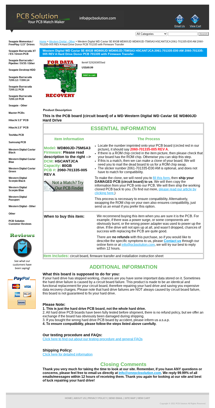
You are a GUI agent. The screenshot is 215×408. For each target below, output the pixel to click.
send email (116, 398)
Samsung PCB (17, 142)
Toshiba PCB (16, 134)
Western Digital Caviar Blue (22, 160)
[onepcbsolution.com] (58, 19)
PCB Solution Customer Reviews (20, 222)
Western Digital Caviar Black (22, 151)
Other (12, 213)
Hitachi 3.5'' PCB (19, 120)
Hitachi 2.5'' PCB (19, 127)
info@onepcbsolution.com (140, 373)
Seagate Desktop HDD (22, 69)
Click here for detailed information (68, 354)
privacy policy (97, 398)
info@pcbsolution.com (138, 244)
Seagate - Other (18, 105)
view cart (143, 398)
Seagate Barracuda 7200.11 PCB (20, 88)
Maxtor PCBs (17, 112)
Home (42, 41)
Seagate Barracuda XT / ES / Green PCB (22, 52)
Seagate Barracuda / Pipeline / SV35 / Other (22, 62)
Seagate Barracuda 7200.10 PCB (20, 98)
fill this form (161, 178)
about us (80, 398)
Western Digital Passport (18, 198)
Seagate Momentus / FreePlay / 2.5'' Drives (22, 43)
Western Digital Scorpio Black (18, 179)
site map (130, 398)
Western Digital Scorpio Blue (18, 189)
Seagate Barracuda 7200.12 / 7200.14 (20, 79)
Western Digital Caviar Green (22, 170)
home (68, 398)
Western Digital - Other (62, 41)
